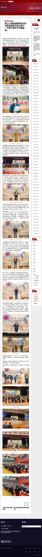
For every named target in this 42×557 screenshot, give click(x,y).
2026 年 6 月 (35, 69)
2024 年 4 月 (35, 138)
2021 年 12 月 (36, 219)
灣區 (34, 259)
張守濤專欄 (36, 275)
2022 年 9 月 (35, 193)
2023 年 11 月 (36, 153)
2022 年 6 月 (35, 202)
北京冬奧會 (36, 296)
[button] (40, 14)
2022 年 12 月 (36, 184)
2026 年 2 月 (35, 81)
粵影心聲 (36, 282)
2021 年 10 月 (36, 225)
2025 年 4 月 (35, 107)
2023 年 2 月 (35, 179)
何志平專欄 (36, 278)
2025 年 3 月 (35, 109)
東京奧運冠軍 (36, 298)
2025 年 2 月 (35, 112)
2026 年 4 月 (35, 75)
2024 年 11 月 (36, 121)
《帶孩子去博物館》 (5, 528)
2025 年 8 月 (35, 98)
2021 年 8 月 (35, 230)
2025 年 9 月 (35, 95)
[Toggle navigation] (20, 14)
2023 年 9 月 (35, 158)
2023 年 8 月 (35, 161)
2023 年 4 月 (35, 173)
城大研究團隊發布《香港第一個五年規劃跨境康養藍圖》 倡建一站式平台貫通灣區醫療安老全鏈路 (36, 47)
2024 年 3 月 (35, 141)
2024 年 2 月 (35, 144)
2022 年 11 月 (36, 187)
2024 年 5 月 (35, 135)
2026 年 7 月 (35, 66)
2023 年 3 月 (35, 176)
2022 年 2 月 (35, 213)
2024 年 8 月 (35, 130)
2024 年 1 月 (35, 147)
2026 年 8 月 (35, 63)
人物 (34, 265)
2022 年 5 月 (35, 204)
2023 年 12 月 (36, 150)
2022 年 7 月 (35, 199)
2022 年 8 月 (35, 196)
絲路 (34, 268)
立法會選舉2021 (36, 301)
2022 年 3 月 (35, 210)
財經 (34, 248)
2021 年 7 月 (35, 233)
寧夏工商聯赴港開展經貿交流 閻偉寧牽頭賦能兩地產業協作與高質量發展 (36, 38)
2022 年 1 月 (35, 216)
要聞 (34, 245)
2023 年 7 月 (35, 164)
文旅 (34, 251)
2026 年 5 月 (35, 72)
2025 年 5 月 (35, 104)
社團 (34, 256)
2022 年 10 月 (36, 190)
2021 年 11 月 (36, 222)
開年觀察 (35, 303)
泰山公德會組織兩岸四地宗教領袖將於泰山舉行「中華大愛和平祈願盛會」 (15, 27)
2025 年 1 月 (35, 115)
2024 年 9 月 (35, 127)
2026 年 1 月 (35, 84)
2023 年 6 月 (35, 167)
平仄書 (35, 285)
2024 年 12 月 (36, 118)
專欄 (34, 274)
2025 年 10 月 (36, 92)
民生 (34, 254)
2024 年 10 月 (36, 124)
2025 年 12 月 (36, 86)
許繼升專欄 (36, 280)
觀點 (34, 262)
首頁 (34, 242)
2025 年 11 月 (36, 89)
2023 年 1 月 (35, 181)
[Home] (2, 14)
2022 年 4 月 (35, 207)
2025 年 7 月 (35, 101)
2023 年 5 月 (35, 170)
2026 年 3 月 (35, 78)
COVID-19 (35, 294)
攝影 (34, 271)
